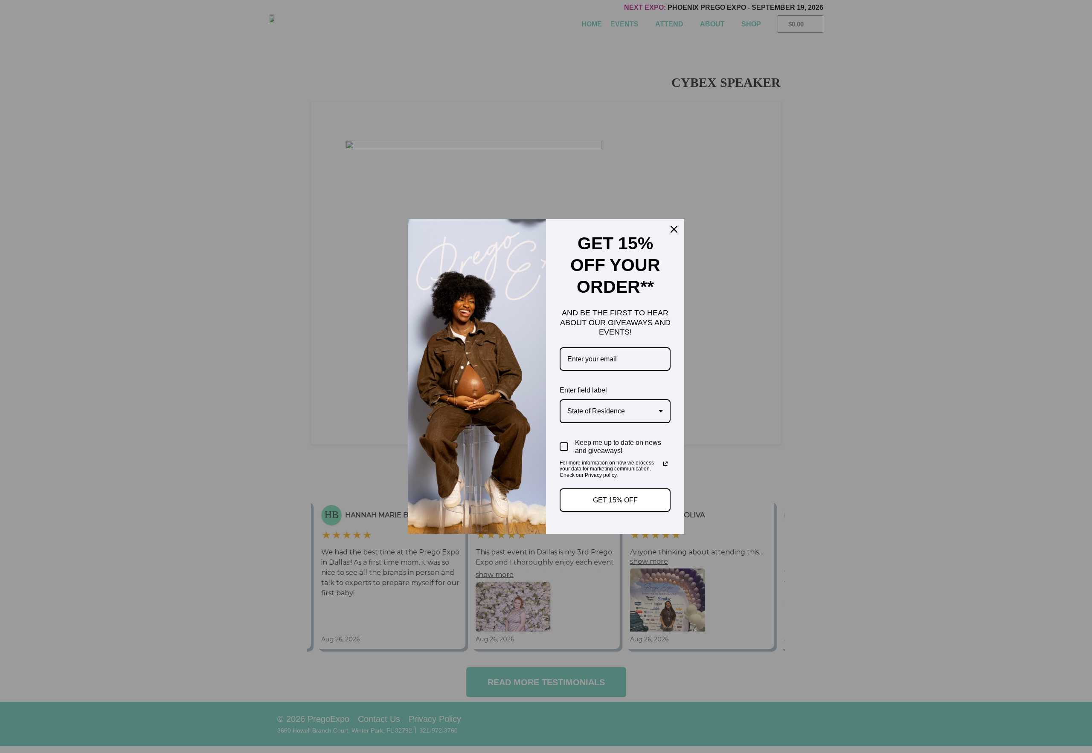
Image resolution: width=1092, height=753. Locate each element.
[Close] (674, 229)
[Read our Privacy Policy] (665, 464)
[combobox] (615, 411)
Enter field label (583, 390)
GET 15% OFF (615, 500)
